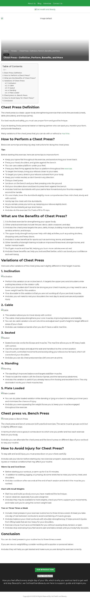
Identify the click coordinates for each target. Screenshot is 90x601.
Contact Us (57, 3)
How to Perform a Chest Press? (17, 75)
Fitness (6, 54)
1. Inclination (11, 83)
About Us (32, 3)
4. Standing (12, 90)
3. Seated (11, 88)
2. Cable (11, 85)
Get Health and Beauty (59, 596)
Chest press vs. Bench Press (15, 95)
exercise (68, 168)
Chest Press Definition (13, 73)
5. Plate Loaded (13, 93)
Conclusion (8, 101)
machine (65, 133)
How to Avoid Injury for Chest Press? (19, 98)
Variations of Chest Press (14, 81)
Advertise (47, 3)
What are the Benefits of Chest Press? (20, 78)
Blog (39, 3)
